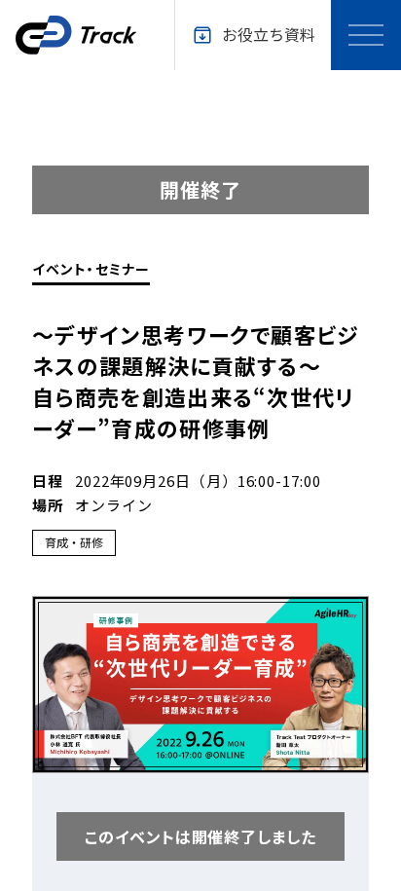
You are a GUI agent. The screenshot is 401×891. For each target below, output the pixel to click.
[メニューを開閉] (366, 35)
